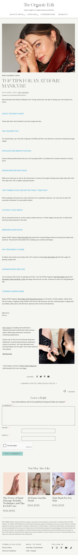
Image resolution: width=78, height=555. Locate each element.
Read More (9, 510)
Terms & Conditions (9, 551)
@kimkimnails (7, 354)
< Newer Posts (28, 383)
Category (32, 14)
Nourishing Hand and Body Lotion (13, 279)
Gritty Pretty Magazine (28, 366)
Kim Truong (23, 92)
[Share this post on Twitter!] (41, 376)
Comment (8, 405)
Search (62, 14)
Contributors (47, 14)
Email (6, 435)
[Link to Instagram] (57, 548)
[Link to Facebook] (52, 548)
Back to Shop (16, 14)
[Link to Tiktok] (71, 548)
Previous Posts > (47, 383)
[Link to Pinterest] (61, 548)
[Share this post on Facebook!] (37, 376)
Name (6, 427)
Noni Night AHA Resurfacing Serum (30, 299)
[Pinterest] (44, 376)
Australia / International (34, 547)
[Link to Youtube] (66, 548)
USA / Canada (31, 551)
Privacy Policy (7, 547)
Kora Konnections (11, 75)
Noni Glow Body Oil (24, 237)
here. (25, 368)
